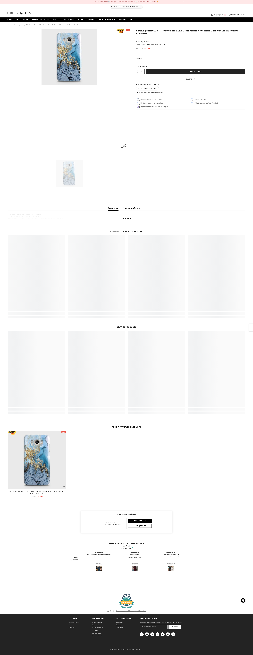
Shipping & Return (131, 208)
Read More (126, 218)
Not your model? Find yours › (147, 88)
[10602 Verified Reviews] (126, 609)
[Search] (125, 7)
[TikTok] (157, 634)
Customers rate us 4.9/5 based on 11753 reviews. (131, 611)
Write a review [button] (140, 521)
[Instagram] (147, 634)
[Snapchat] (163, 634)
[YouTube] (168, 634)
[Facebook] (142, 634)
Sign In (243, 15)
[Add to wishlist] (142, 71)
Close (183, 2)
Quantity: (139, 58)
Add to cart (195, 71)
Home (10, 25)
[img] (126, 546)
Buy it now (190, 79)
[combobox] (128, 6)
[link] (36, 313)
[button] (71, 559)
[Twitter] (173, 634)
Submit (175, 627)
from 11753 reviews (125, 548)
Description (113, 208)
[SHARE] (138, 71)
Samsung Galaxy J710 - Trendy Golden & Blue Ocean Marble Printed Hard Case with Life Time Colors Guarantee (36, 492)
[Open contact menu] (243, 600)
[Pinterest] (152, 634)
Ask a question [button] (139, 526)
